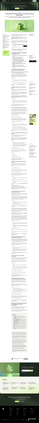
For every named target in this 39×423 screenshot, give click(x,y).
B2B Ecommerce (30, 93)
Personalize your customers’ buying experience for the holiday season (6, 35)
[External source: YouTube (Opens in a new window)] (31, 418)
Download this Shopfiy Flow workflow (16, 275)
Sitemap (20, 419)
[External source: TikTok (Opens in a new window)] (33, 418)
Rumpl (16, 216)
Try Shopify (22, 8)
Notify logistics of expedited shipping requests (5, 40)
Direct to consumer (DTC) (31, 145)
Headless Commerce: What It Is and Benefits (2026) (6, 383)
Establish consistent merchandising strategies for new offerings (6, 44)
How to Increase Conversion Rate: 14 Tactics (15, 383)
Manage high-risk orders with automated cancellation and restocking (5, 47)
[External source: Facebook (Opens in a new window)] (24, 358)
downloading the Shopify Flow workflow (16, 159)
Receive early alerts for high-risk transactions (18, 65)
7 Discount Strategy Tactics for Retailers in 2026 (23, 383)
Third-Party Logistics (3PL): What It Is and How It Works (32, 383)
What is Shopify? (11, 409)
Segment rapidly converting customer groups (5, 36)
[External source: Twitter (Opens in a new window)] (25, 358)
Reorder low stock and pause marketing (17, 62)
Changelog (24, 415)
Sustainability (10, 415)
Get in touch (17, 8)
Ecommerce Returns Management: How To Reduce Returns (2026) (6, 388)
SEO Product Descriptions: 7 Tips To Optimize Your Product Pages (32, 388)
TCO (29, 86)
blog (17, 12)
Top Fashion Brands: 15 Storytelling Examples (23, 388)
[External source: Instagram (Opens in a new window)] (32, 418)
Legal (13, 419)
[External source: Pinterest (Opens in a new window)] (28, 420)
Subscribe (33, 61)
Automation (20, 12)
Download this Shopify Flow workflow (16, 252)
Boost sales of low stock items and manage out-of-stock (6, 42)
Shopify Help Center (32, 409)
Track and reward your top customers (17, 58)
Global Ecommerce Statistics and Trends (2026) (15, 388)
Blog (23, 409)
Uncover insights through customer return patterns (19, 59)
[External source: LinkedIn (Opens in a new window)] (27, 358)
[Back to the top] (3, 409)
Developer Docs (18, 409)
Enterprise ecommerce (31, 155)
